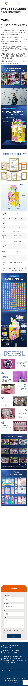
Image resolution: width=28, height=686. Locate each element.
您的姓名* (7, 596)
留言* (5, 618)
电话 (5, 610)
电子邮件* (7, 603)
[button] (18, 3)
